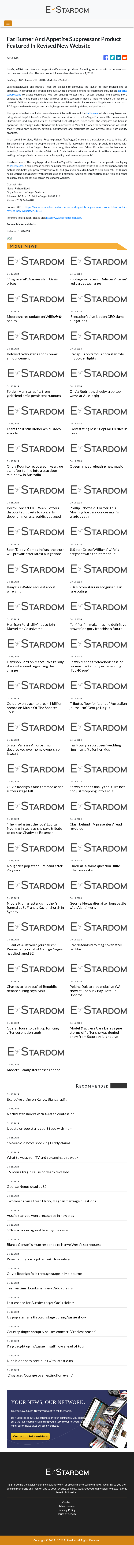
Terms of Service (67, 1513)
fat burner (92, 113)
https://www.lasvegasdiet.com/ (64, 217)
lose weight (16, 165)
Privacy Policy (67, 1510)
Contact (67, 1502)
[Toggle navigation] (8, 23)
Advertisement (67, 1506)
